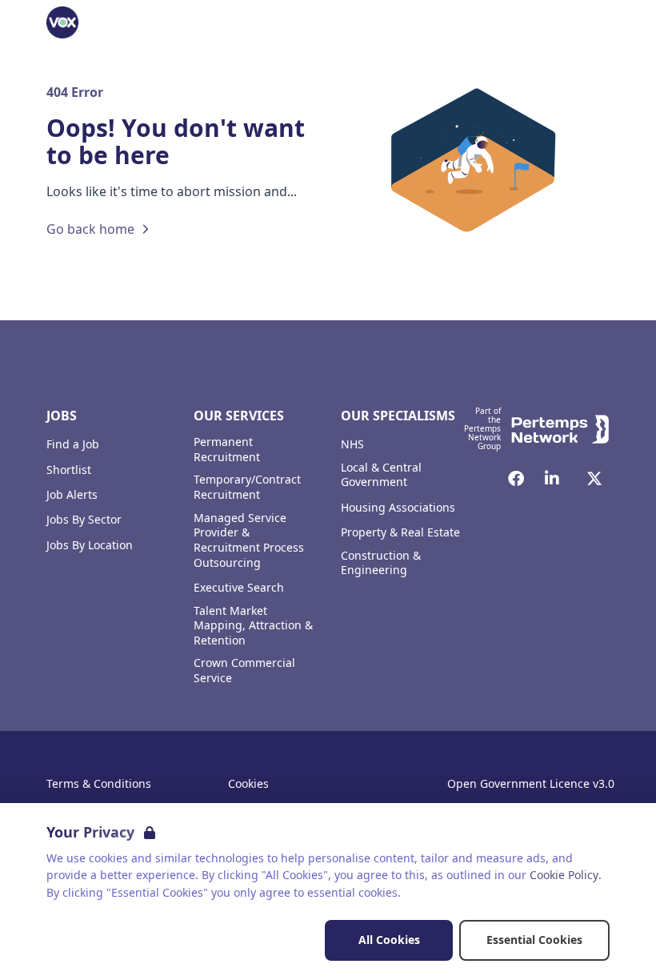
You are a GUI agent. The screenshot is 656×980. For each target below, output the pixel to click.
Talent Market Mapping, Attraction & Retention (253, 626)
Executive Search (239, 587)
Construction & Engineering (381, 563)
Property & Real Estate (400, 532)
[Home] (62, 22)
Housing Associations (398, 507)
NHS (352, 444)
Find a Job (72, 444)
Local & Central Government (381, 475)
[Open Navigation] (590, 22)
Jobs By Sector (84, 519)
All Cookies (389, 939)
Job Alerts (72, 495)
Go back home (90, 229)
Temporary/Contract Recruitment (247, 487)
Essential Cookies (534, 939)
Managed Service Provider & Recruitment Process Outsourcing (249, 540)
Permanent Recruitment (227, 449)
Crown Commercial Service (244, 670)
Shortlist (68, 470)
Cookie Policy (564, 874)
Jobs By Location (89, 545)
